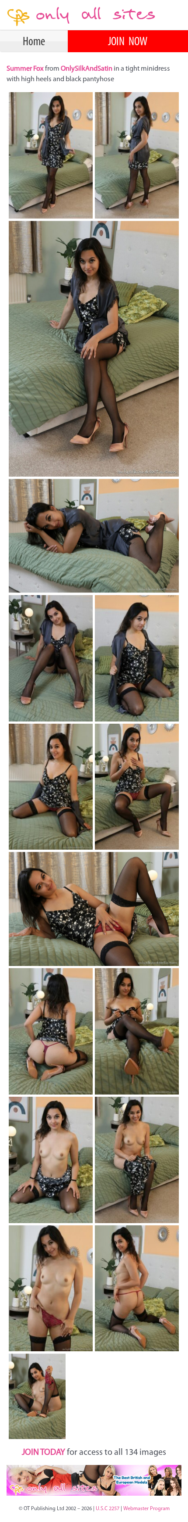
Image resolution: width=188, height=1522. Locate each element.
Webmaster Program (146, 1508)
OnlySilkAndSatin (87, 68)
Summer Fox (26, 68)
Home (34, 42)
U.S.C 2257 (107, 1508)
